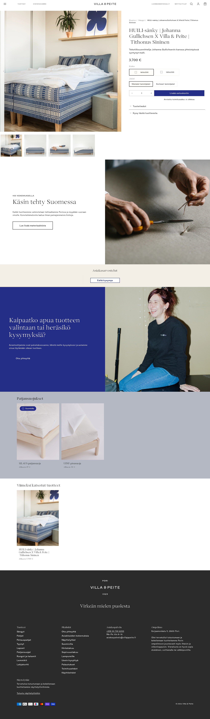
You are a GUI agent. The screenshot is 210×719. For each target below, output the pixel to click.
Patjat (20, 636)
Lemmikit (22, 660)
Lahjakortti (23, 664)
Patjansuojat (24, 652)
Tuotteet (22, 4)
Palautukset (68, 664)
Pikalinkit (66, 627)
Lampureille (68, 656)
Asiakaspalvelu (114, 627)
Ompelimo (156, 627)
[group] (11, 146)
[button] (5, 4)
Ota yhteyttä (23, 358)
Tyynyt (20, 644)
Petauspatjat (24, 640)
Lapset (21, 648)
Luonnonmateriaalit (161, 4)
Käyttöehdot (69, 672)
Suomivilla (67, 644)
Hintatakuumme (39, 4)
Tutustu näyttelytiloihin (28, 693)
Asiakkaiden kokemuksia (75, 636)
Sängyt (141, 20)
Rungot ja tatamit (26, 656)
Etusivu (132, 20)
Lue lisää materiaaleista (32, 225)
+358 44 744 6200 (115, 631)
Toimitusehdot (70, 668)
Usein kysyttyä (70, 660)
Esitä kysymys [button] (105, 280)
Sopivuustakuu (70, 652)
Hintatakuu (68, 648)
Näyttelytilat (181, 4)
